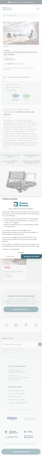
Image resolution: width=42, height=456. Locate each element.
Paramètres (10, 256)
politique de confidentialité (11, 249)
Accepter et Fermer (31, 256)
